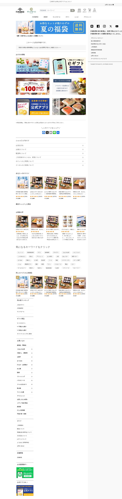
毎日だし (40, 268)
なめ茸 (57, 268)
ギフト (67, 17)
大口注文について (22, 435)
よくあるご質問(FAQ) (23, 442)
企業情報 (93, 52)
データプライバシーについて (99, 58)
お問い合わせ (109, 4)
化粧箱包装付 (30, 252)
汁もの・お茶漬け (22, 364)
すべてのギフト (21, 323)
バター (72, 264)
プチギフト (56, 252)
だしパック (20, 252)
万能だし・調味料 (22, 353)
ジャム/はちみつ (22, 384)
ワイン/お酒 (20, 392)
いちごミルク (76, 252)
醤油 (66, 264)
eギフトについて (21, 439)
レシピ (77, 17)
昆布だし (31, 268)
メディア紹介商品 (22, 403)
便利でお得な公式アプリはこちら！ (61, 1)
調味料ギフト (28, 264)
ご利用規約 (94, 47)
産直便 (45, 17)
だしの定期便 (21, 410)
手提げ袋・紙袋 (21, 413)
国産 (36, 264)
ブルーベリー (76, 268)
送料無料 (47, 252)
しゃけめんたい (22, 256)
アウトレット (87, 17)
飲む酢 (43, 260)
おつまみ (20, 260)
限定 (57, 260)
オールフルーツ (22, 268)
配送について (20, 428)
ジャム (19, 264)
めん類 (19, 368)
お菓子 (19, 357)
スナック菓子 (76, 260)
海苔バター (75, 256)
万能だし (28, 260)
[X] (47, 133)
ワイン (49, 264)
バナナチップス (66, 260)
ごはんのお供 (66, 252)
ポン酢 (36, 260)
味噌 (42, 264)
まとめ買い (50, 256)
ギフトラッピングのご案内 (24, 333)
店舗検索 (19, 457)
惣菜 (18, 372)
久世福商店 (35, 17)
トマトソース (66, 268)
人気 (58, 256)
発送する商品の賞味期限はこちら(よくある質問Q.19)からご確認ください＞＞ (40, 47)
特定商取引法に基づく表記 (98, 44)
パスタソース (58, 264)
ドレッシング (21, 376)
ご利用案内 (20, 425)
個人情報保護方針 (96, 41)
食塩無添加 (49, 268)
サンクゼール (56, 17)
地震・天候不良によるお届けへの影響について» (30, 36)
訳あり (31, 256)
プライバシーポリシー (97, 38)
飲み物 (19, 388)
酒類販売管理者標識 (96, 49)
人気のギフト (20, 304)
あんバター (65, 256)
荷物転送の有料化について (24, 432)
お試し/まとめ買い (22, 399)
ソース (50, 260)
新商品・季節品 (21, 345)
